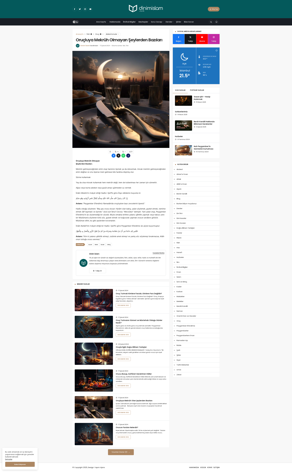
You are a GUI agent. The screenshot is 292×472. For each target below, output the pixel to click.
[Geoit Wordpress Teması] (146, 9)
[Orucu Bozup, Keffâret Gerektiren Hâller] (94, 380)
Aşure (179, 189)
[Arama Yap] (211, 22)
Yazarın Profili (158, 253)
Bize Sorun (189, 22)
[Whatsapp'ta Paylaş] (123, 156)
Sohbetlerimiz (181, 111)
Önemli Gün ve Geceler (186, 316)
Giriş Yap (214, 9)
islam (102, 244)
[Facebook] (74, 9)
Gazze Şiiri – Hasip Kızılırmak (202, 98)
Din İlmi (179, 213)
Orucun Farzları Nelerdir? (127, 427)
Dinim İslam (85, 46)
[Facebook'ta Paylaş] (114, 156)
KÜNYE (209, 467)
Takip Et (98, 271)
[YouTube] (90, 9)
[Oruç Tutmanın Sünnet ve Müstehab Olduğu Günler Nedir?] (94, 327)
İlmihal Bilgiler (129, 22)
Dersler (169, 22)
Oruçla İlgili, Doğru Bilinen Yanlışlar (131, 347)
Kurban (179, 291)
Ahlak (179, 179)
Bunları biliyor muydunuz (187, 203)
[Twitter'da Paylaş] (118, 156)
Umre (179, 369)
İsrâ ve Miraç (182, 282)
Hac (178, 247)
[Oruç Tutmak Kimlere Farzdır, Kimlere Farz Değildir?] (94, 300)
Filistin (179, 238)
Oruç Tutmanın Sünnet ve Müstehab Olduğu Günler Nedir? (139, 321)
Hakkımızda (115, 22)
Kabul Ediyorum (20, 464)
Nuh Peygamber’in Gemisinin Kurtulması (203, 147)
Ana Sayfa (101, 22)
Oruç (179, 321)
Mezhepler (143, 22)
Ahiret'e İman (182, 174)
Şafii (178, 350)
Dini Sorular (181, 223)
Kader (179, 286)
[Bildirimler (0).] (216, 22)
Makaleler (181, 296)
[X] (80, 9)
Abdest (180, 169)
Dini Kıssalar (181, 218)
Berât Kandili (182, 194)
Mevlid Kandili (182, 306)
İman (179, 272)
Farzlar (179, 233)
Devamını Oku (123, 305)
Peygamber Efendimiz (186, 326)
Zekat (179, 374)
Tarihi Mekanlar (183, 365)
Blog (178, 198)
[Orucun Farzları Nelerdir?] (94, 434)
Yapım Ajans (99, 467)
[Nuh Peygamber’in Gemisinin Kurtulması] (183, 150)
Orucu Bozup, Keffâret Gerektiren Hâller (134, 374)
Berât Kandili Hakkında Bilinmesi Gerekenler (204, 122)
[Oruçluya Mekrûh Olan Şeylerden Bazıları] (94, 407)
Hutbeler (179, 136)
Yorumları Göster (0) (120, 452)
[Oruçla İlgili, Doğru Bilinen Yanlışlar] (94, 354)
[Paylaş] (128, 156)
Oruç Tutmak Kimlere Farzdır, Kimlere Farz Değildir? (139, 293)
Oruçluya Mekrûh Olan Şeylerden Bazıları (134, 400)
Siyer (179, 360)
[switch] (75, 22)
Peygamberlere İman (185, 335)
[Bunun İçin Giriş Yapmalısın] (110, 152)
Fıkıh (178, 242)
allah (90, 244)
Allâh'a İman (182, 184)
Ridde (179, 345)
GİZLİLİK (203, 467)
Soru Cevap (156, 22)
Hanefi (179, 252)
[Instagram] (85, 9)
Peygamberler (183, 330)
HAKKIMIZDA (194, 467)
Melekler (180, 301)
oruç (109, 244)
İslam (179, 277)
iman (96, 244)
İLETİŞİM (216, 467)
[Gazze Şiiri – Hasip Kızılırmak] (183, 101)
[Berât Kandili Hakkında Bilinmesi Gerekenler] (183, 125)
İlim (178, 262)
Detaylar (8, 459)
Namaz (180, 311)
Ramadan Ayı (182, 340)
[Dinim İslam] (84, 263)
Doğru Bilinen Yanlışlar (186, 228)
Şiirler (178, 22)
